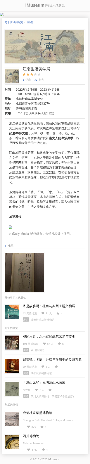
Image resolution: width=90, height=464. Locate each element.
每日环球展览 (14, 22)
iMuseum (53, 459)
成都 (30, 22)
